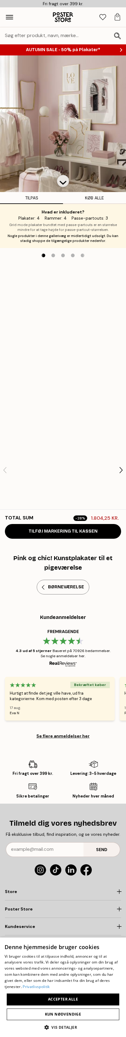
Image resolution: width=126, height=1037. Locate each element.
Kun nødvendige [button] (63, 1014)
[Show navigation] (9, 17)
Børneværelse (66, 587)
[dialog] (63, 987)
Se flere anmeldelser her (63, 736)
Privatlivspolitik (36, 986)
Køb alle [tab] (94, 198)
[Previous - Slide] (5, 470)
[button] (63, 181)
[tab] (102, 17)
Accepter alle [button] (63, 999)
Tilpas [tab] (31, 198)
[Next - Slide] (121, 470)
